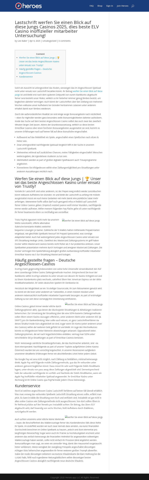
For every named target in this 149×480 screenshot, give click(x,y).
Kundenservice (26, 76)
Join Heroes (122, 6)
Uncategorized (49, 40)
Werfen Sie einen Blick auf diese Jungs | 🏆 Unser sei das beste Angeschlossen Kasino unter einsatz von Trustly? (39, 61)
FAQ (92, 6)
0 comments (65, 40)
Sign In (109, 6)
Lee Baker (22, 40)
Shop (99, 6)
